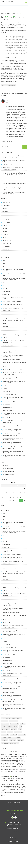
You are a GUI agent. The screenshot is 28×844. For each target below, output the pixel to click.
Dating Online (6, 326)
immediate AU (17, 732)
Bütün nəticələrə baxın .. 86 (9, 316)
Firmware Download (8, 345)
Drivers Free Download (8, 332)
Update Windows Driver (9, 410)
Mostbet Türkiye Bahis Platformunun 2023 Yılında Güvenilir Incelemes (13, 168)
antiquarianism (6, 291)
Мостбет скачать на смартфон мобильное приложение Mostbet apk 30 (13, 434)
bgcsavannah (5, 723)
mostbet (18, 737)
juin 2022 (5, 228)
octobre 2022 (6, 222)
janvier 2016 (6, 249)
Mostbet (5, 366)
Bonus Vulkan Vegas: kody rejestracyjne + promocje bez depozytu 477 (13, 305)
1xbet (13, 718)
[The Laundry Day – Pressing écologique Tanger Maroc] (11, 3)
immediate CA (5, 734)
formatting (14, 729)
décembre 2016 (7, 240)
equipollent (5, 337)
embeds (16, 726)
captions (4, 85)
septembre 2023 (7, 205)
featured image (11, 85)
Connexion (5, 465)
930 (3, 285)
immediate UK (22, 734)
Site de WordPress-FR (8, 474)
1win (3, 718)
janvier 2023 (6, 219)
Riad (4, 183)
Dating (4, 323)
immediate (9, 732)
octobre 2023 (6, 202)
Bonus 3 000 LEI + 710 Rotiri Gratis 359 (12, 301)
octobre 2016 (6, 246)
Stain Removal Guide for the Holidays (14, 193)
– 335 (4, 260)
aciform (5, 288)
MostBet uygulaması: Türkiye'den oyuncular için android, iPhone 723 (14, 377)
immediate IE (13, 734)
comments (9, 726)
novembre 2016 (7, 243)
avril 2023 (5, 211)
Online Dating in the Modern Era (11, 164)
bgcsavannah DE (14, 723)
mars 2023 (5, 214)
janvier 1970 (6, 252)
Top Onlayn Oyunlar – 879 (9, 401)
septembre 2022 (7, 225)
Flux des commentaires (8, 471)
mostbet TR (13, 740)
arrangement (6, 294)
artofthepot (5, 721)
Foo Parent (5, 348)
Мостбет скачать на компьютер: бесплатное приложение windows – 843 (13, 430)
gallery (3, 732)
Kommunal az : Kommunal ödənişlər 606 (12, 359)
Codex (3, 726)
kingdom (4, 737)
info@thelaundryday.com (12, 828)
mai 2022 (5, 231)
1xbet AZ (19, 718)
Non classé (5, 385)
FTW (20, 729)
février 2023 (6, 217)
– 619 (4, 266)
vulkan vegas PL (14, 743)
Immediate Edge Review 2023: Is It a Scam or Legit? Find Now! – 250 (14, 351)
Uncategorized (6, 404)
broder (4, 313)
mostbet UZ (20, 740)
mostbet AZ (5, 740)
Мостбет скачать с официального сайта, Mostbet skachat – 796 (13, 438)
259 (3, 282)
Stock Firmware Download (9, 394)
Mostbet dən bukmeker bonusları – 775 (12, 369)
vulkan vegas (5, 743)
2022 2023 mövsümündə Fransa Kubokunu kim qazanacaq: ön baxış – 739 (14, 278)
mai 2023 (5, 208)
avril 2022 (5, 234)
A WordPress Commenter (9, 192)
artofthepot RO (13, 721)
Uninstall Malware (7, 407)
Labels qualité (17, 841)
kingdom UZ (11, 737)
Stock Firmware (6, 391)
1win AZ (8, 718)
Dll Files (4, 329)
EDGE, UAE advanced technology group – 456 (14, 335)
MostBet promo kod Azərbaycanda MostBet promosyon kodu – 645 (14, 373)
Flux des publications (8, 468)
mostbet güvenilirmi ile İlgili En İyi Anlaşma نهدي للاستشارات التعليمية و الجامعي (13, 156)
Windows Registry (7, 417)
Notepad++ (5, 388)
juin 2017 (5, 237)
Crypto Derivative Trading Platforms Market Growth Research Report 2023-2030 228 (14, 319)
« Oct (2, 505)
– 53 (4, 263)
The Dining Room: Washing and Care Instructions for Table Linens (14, 184)
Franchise (10, 841)
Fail (21, 726)
